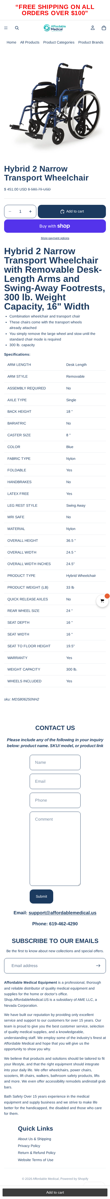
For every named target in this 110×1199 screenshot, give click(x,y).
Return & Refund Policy (37, 1153)
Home (11, 42)
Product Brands (90, 42)
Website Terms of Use (35, 1160)
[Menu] (6, 28)
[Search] (17, 28)
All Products (29, 42)
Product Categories (58, 42)
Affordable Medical (46, 1179)
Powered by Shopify (74, 1179)
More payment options (55, 238)
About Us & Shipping (34, 1139)
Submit (41, 896)
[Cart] (103, 28)
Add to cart (75, 211)
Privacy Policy (29, 1146)
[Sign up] (98, 965)
